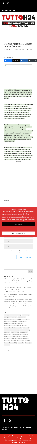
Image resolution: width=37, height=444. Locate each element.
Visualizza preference (18, 233)
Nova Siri (7, 336)
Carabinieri (20, 319)
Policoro (7, 338)
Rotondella (20, 340)
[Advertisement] (18, 181)
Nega (18, 229)
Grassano (7, 327)
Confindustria (22, 321)
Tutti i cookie (18, 224)
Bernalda (13, 317)
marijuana (16, 330)
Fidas (20, 323)
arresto (13, 315)
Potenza (7, 340)
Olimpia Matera (16, 336)
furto (24, 325)
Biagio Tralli (21, 317)
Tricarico (28, 343)
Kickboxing (7, 330)
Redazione (9, 49)
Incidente (26, 327)
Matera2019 (23, 332)
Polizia (14, 338)
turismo (6, 345)
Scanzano (7, 343)
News (22, 49)
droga (14, 323)
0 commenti (29, 49)
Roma (13, 340)
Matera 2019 (15, 332)
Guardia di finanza (16, 327)
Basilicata (25, 315)
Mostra (25, 334)
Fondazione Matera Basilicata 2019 (12, 325)
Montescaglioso (16, 334)
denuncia (7, 323)
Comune (14, 321)
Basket (6, 317)
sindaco (21, 343)
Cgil (27, 319)
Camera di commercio (9, 319)
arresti (6, 315)
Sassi (27, 340)
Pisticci (24, 336)
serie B (14, 343)
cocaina (6, 321)
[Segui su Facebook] (3, 3)
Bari (19, 315)
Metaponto (7, 334)
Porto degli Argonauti (23, 338)
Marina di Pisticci (25, 330)
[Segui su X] (7, 3)
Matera (7, 332)
